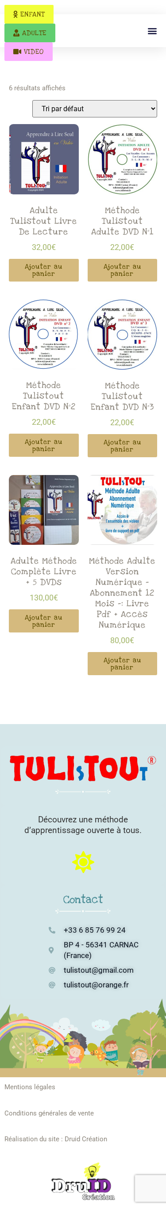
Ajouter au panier (43, 270)
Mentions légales (29, 1087)
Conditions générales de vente (49, 1113)
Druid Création (86, 1139)
